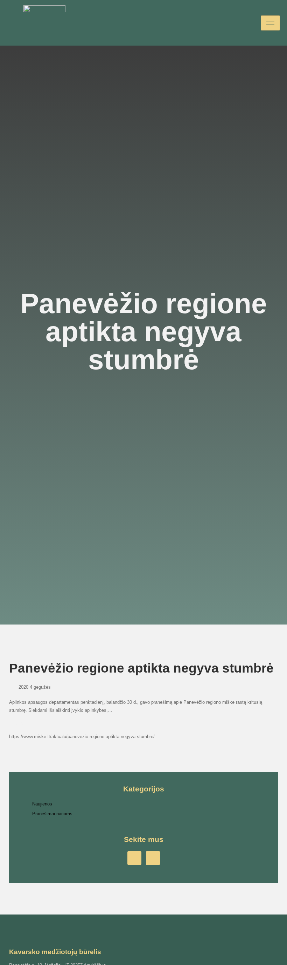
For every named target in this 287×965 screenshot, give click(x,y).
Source (16, 723)
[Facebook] (134, 858)
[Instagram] (153, 858)
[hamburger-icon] (270, 23)
